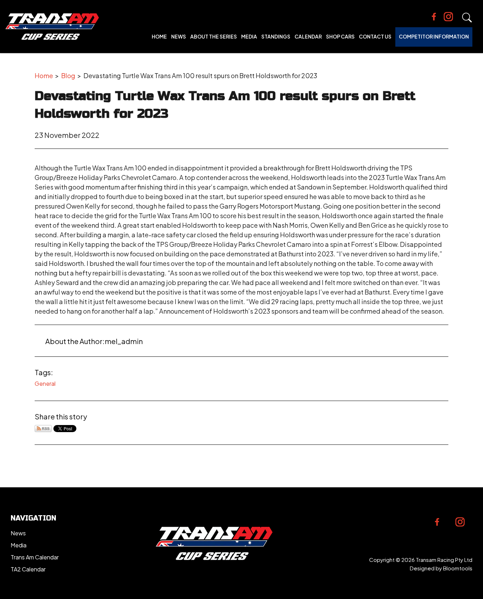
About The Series (213, 36)
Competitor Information (434, 36)
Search (467, 17)
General (45, 383)
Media (249, 36)
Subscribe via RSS (43, 428)
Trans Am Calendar (35, 557)
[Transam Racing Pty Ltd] (52, 26)
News (178, 36)
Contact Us (375, 36)
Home (159, 36)
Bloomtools (457, 568)
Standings (275, 36)
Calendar (308, 36)
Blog (68, 75)
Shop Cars (340, 36)
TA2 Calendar (28, 569)
